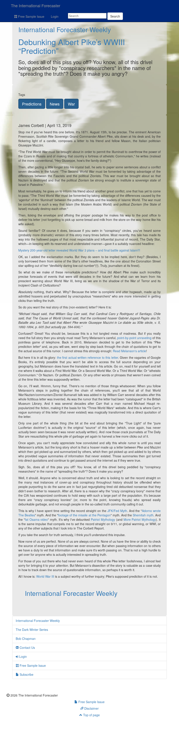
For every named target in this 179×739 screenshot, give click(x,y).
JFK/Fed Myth (117, 511)
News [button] (55, 104)
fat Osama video (36, 519)
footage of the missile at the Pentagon (84, 515)
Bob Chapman (26, 638)
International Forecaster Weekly (64, 29)
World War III (45, 576)
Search (115, 16)
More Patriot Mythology (140, 519)
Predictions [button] (31, 104)
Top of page (91, 715)
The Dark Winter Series (32, 629)
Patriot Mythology (103, 519)
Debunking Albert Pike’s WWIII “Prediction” (71, 46)
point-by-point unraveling (134, 338)
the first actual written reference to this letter (87, 357)
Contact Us (27, 647)
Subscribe (26, 674)
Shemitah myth (143, 515)
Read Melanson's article (129, 351)
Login (55, 16)
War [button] (71, 104)
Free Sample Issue (30, 16)
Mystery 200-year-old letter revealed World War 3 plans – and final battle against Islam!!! (79, 250)
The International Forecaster (35, 5)
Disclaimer (91, 708)
